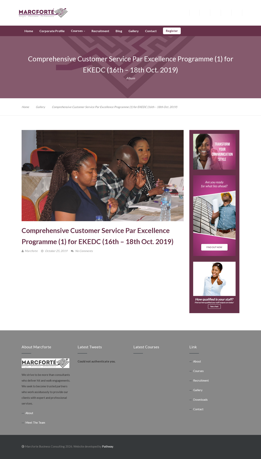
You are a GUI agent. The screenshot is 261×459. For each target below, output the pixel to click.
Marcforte (31, 251)
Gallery (40, 107)
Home (25, 107)
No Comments (84, 251)
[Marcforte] (43, 12)
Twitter (207, 12)
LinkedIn (229, 12)
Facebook (197, 12)
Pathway (107, 446)
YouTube (239, 12)
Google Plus (218, 13)
